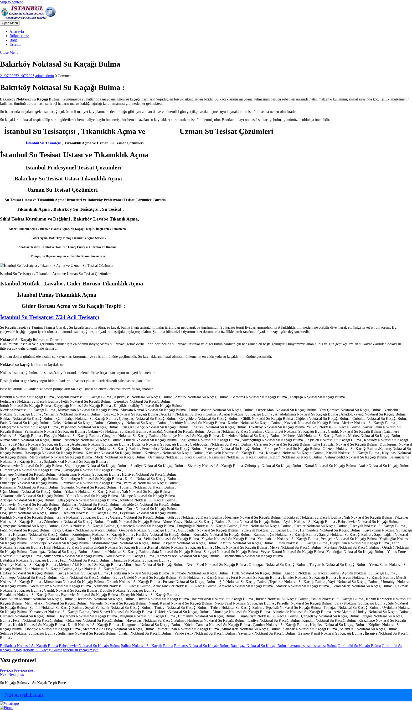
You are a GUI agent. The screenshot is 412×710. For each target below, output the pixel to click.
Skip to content (11, 2)
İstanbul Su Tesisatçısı (39, 143)
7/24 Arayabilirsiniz (24, 695)
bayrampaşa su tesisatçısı (307, 646)
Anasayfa (17, 31)
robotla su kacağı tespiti (80, 650)
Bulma (332, 646)
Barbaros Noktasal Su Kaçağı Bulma (202, 646)
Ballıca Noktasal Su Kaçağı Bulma (147, 646)
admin (44, 76)
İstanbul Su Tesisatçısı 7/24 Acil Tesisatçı (49, 317)
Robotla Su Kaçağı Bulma (42, 650)
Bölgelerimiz (19, 36)
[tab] (10, 23)
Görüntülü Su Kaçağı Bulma (359, 646)
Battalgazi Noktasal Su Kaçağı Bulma (259, 646)
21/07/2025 (17, 76)
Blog (13, 40)
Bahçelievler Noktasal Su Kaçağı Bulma (89, 646)
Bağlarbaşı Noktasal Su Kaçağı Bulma (29, 646)
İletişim (15, 44)
